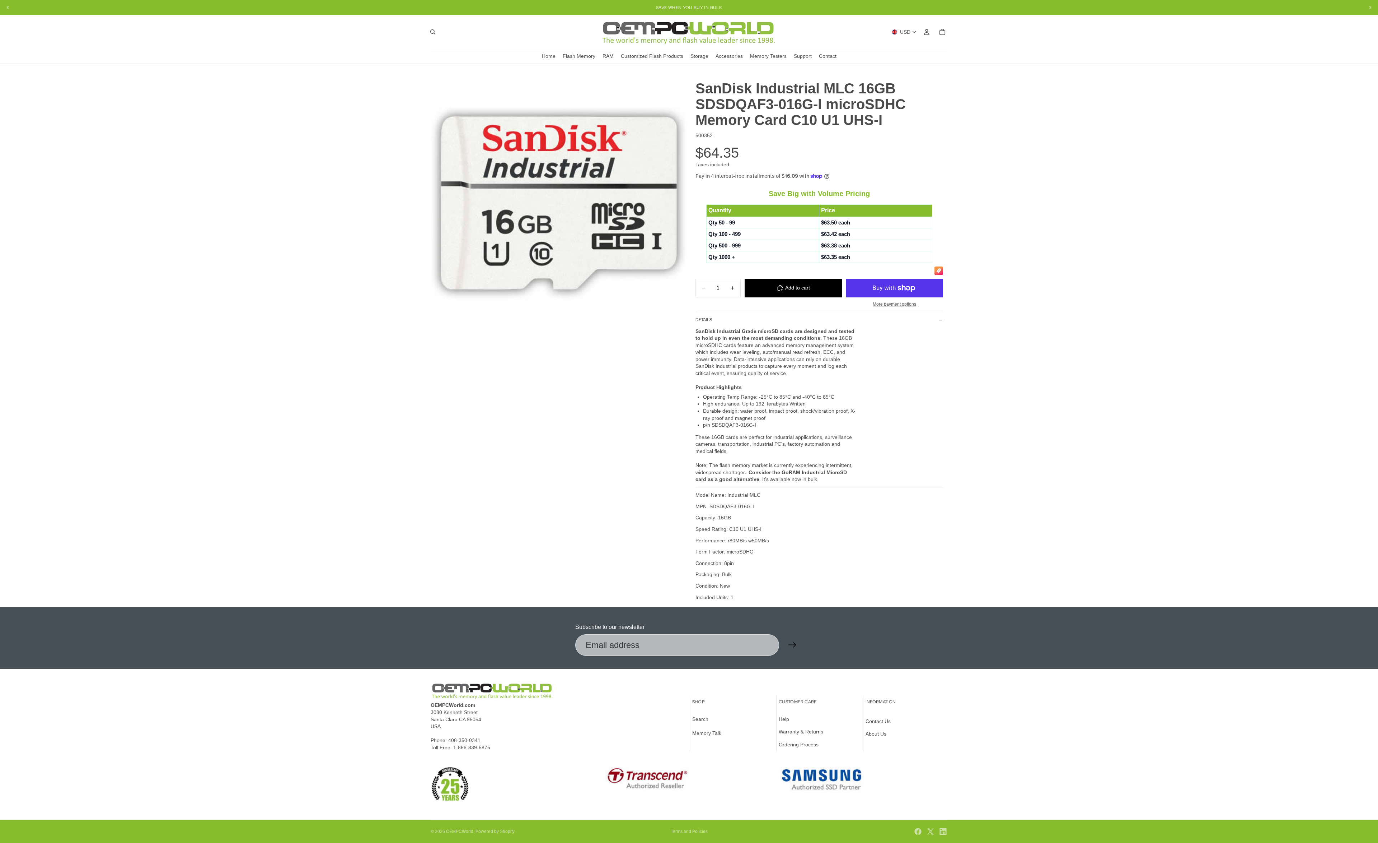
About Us (876, 734)
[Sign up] (792, 645)
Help (784, 719)
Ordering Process (799, 744)
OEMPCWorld (459, 831)
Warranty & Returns (801, 732)
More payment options (894, 304)
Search (700, 719)
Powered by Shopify (495, 831)
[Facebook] (918, 831)
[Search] (433, 32)
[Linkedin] (943, 831)
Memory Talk (706, 733)
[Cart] (942, 32)
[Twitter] (930, 831)
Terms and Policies (689, 831)
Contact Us (878, 721)
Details (703, 320)
